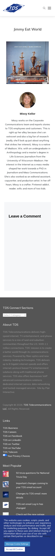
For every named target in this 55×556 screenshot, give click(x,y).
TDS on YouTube (12, 448)
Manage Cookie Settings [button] (17, 544)
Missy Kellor (27, 113)
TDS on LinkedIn (12, 440)
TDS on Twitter (11, 444)
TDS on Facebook (12, 435)
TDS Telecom (10, 451)
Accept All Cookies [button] (14, 549)
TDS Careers (9, 431)
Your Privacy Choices (18, 455)
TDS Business (10, 427)
